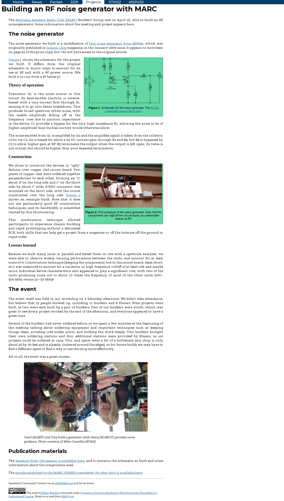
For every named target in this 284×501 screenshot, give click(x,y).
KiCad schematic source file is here (131, 109)
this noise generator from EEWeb (116, 43)
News (37, 2)
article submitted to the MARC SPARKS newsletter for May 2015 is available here (78, 473)
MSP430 (136, 2)
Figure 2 (73, 195)
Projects (93, 2)
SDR (74, 2)
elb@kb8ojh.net (63, 483)
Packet (56, 2)
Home (18, 2)
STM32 (115, 2)
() (46, 20)
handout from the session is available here (49, 461)
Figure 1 (15, 59)
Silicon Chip (56, 48)
